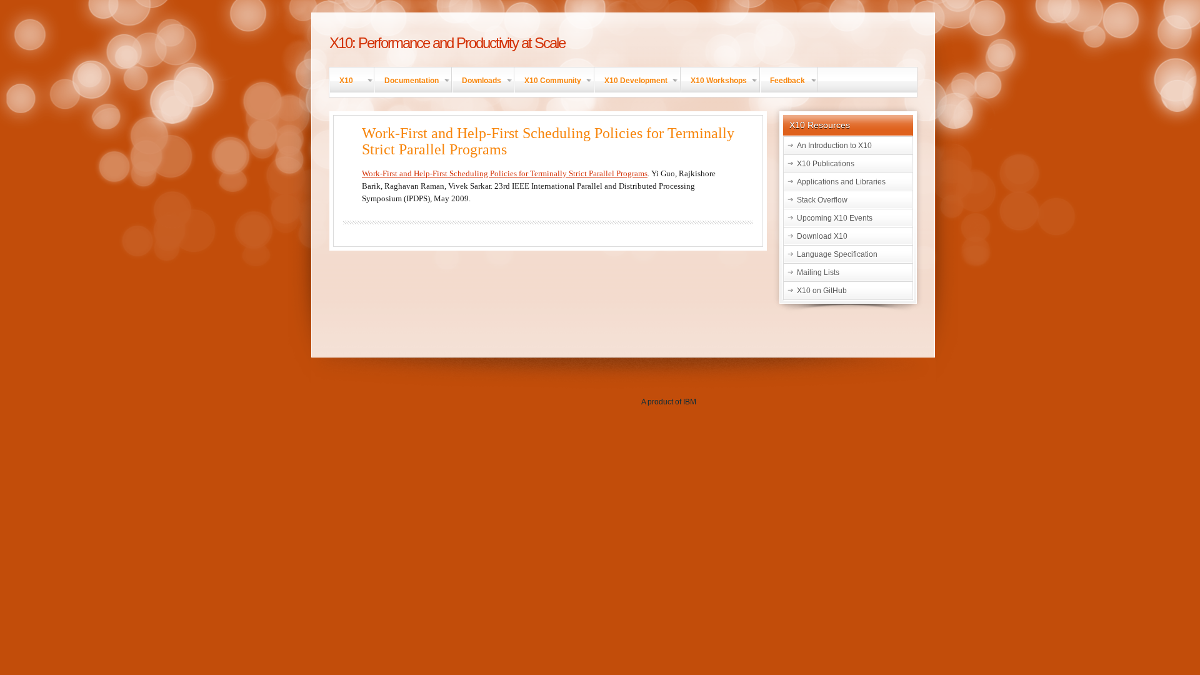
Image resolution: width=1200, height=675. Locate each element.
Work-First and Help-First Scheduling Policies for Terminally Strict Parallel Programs (505, 173)
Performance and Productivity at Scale (447, 42)
